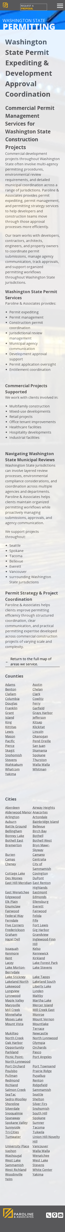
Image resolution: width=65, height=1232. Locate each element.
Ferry (36, 703)
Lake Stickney (15, 977)
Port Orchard (15, 1066)
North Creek (14, 1038)
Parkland (11, 1052)
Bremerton (13, 845)
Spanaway (12, 1118)
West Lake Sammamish (14, 1162)
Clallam (10, 694)
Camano (39, 854)
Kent (8, 958)
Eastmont (40, 892)
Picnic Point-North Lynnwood (17, 1059)
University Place (17, 1146)
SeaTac (10, 1094)
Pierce (9, 746)
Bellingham (13, 831)
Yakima (10, 774)
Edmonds (39, 897)
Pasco (37, 1052)
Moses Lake (14, 1019)
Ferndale (11, 920)
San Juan (39, 746)
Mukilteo (11, 1033)
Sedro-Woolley (16, 1099)
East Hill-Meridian (18, 883)
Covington (40, 873)
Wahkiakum (14, 764)
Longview (12, 991)
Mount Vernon (43, 1019)
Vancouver (40, 1146)
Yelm (8, 1179)
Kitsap (37, 722)
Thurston (40, 760)
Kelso (37, 949)
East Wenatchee (17, 892)
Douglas (11, 703)
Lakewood (12, 986)
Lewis (9, 731)
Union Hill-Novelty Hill (46, 1139)
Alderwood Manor (18, 812)
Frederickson (15, 930)
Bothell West (42, 840)
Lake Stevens (42, 967)
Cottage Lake (15, 873)
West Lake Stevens (40, 1162)
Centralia (39, 859)
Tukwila (38, 1132)
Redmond (12, 1080)
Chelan (38, 689)
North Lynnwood (45, 1038)
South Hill (40, 1113)
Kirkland (39, 958)
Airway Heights (44, 807)
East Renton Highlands (42, 885)
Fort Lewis (40, 925)
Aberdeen (12, 807)
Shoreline (12, 1104)
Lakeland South (44, 981)
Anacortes (40, 812)
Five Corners (14, 925)
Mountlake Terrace (41, 1026)
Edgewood (13, 897)
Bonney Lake (14, 836)
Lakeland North (16, 981)
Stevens (11, 760)
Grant (9, 713)
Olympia (39, 1043)
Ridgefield (40, 1085)
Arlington (12, 817)
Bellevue (39, 826)
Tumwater (13, 1137)
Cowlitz (38, 699)
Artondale (40, 817)
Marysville (12, 1005)
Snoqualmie (14, 1113)
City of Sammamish (42, 866)
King (8, 722)
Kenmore (12, 953)
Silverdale (12, 1108)
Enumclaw (12, 906)
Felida (37, 916)
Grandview (40, 934)
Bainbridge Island (46, 822)
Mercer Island (43, 1005)
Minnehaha (13, 1014)
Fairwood (12, 911)
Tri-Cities (12, 1132)
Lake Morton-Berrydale (15, 969)
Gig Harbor (41, 930)
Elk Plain (11, 901)
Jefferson (39, 717)
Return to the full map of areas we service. (30, 661)
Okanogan (40, 736)
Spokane (39, 755)
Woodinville (14, 1174)
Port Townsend (44, 1066)
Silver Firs (40, 1104)
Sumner (38, 1123)
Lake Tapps (41, 977)
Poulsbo (11, 1071)
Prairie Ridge (42, 1071)
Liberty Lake (42, 986)
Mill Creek (12, 1010)
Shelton (38, 1099)
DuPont (38, 878)
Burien (10, 854)
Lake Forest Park (45, 963)
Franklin (11, 708)
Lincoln (38, 731)
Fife (35, 920)
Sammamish (42, 1090)
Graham (11, 934)
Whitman (39, 769)
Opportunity (14, 1047)
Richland (11, 1085)
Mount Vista (14, 1024)
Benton (10, 689)
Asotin (37, 684)
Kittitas (10, 727)
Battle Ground (16, 826)
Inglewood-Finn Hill (44, 941)
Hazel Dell (12, 939)
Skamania (40, 750)
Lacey (9, 963)
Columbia (12, 699)
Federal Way (14, 916)
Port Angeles (42, 1057)
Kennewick (40, 953)
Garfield (38, 708)
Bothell (38, 836)
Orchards (39, 1047)
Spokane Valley (16, 1123)
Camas (10, 859)
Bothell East (14, 840)
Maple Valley (14, 1000)
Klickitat (39, 727)
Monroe (38, 1014)
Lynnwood (12, 996)
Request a (27, 7)
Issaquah (11, 949)
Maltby (38, 996)
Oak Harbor (14, 1043)
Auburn (10, 822)
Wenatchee (41, 1155)
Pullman (11, 1075)
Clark (36, 694)
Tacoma (39, 1127)
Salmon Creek (15, 1090)
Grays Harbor (43, 713)
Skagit (10, 750)
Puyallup (39, 1075)
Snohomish (13, 755)
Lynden (38, 991)
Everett (38, 906)
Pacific (10, 741)
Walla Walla (41, 764)
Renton (38, 1080)
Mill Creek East (44, 1010)
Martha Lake (42, 1000)
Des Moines (13, 878)
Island (9, 717)
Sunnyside (12, 1127)
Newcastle (40, 1033)
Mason (10, 736)
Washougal (13, 1155)
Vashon (10, 1151)
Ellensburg (41, 901)
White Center (42, 1170)
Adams (10, 684)
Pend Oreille (42, 741)
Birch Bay (40, 831)
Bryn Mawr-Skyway (41, 847)
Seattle (38, 1094)
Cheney (10, 864)
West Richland (15, 1170)
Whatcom (12, 769)
